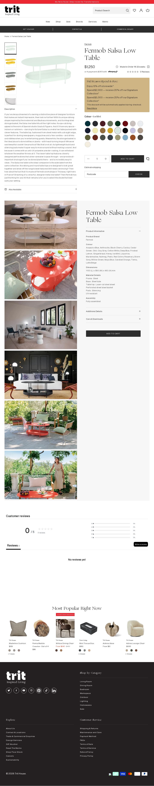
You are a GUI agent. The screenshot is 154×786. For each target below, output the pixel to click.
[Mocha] (56, 651)
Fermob (88, 44)
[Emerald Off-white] (84, 651)
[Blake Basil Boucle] (131, 651)
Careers (10, 756)
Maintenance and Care (91, 732)
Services (93, 21)
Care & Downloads (94, 319)
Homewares (86, 705)
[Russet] (19, 651)
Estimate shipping (93, 167)
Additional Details (94, 311)
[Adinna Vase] (112, 625)
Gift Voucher (12, 744)
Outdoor (84, 697)
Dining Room (86, 685)
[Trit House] (12, 10)
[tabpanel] (77, 572)
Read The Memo (14, 748)
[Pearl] (89, 651)
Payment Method (88, 736)
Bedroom (84, 689)
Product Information (95, 231)
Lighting (84, 701)
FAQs (82, 740)
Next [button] (71, 88)
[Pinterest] (39, 690)
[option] (77, 2)
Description (10, 109)
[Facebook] (16, 690)
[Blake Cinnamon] (136, 651)
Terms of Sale (86, 744)
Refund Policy (86, 752)
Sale (68, 21)
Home (7, 36)
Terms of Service (88, 748)
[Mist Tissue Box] (88, 625)
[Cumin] (61, 651)
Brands (79, 21)
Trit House (20, 773)
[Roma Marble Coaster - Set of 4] (41, 625)
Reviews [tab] (13, 545)
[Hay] (9, 651)
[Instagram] (31, 690)
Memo (105, 21)
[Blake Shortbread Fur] (127, 651)
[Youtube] (24, 690)
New (48, 21)
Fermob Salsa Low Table (21, 36)
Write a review (141, 544)
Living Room (86, 681)
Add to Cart (128, 159)
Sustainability (12, 760)
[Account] (141, 10)
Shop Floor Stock (14, 752)
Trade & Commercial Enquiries (20, 736)
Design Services (14, 740)
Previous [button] (26, 88)
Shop (58, 21)
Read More (92, 108)
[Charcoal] (80, 651)
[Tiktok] (46, 690)
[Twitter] (9, 690)
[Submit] (127, 10)
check (139, 174)
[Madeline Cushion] (18, 625)
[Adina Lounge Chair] (135, 625)
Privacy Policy (86, 756)
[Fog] (14, 651)
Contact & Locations (16, 732)
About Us (10, 728)
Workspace (85, 693)
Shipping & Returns (89, 728)
